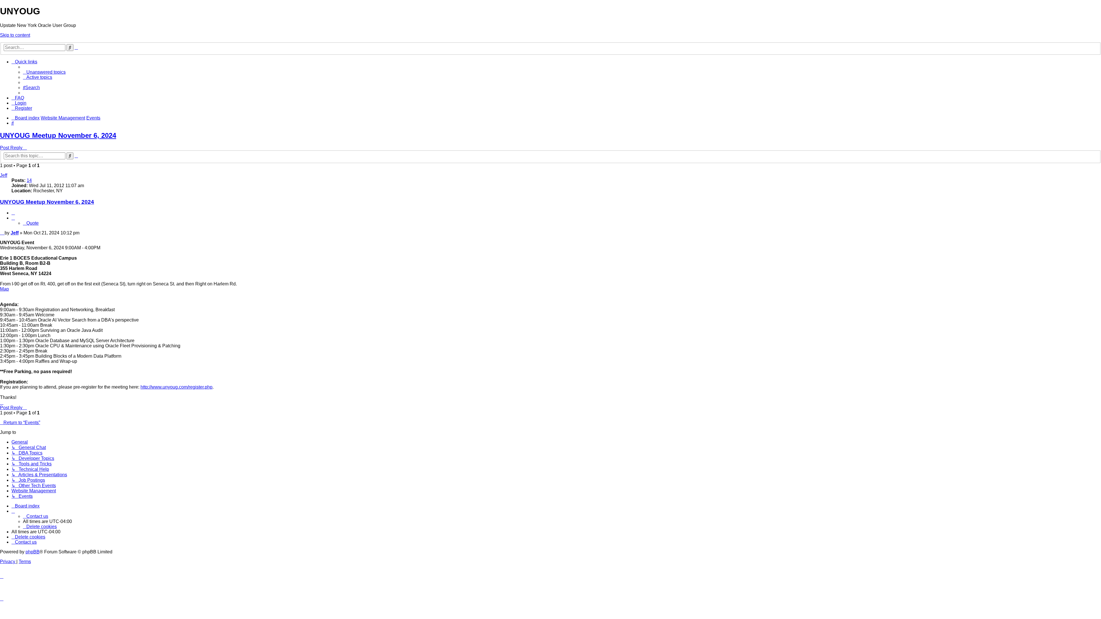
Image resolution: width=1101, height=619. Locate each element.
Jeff (3, 175)
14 (29, 180)
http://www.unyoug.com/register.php (176, 387)
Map (4, 289)
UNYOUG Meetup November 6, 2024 (58, 135)
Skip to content (15, 35)
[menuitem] (44, 72)
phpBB (33, 551)
